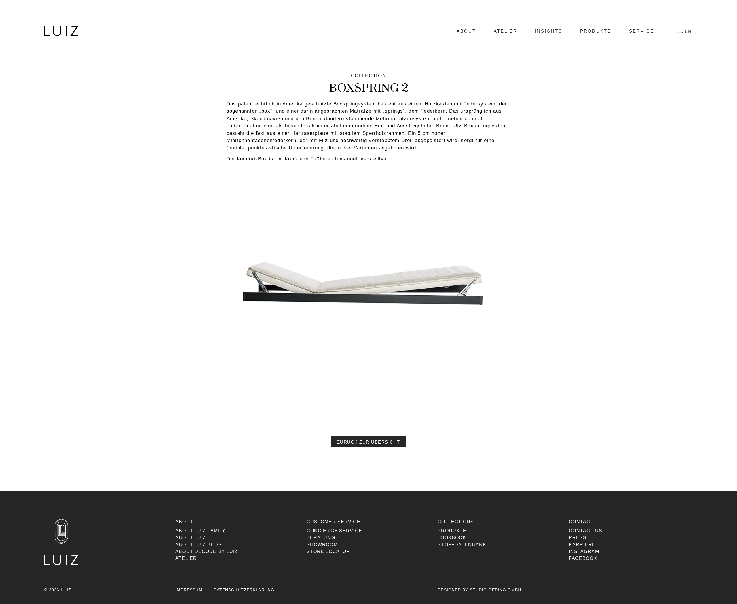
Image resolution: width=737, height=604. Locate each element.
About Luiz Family (200, 530)
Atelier (505, 31)
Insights (548, 31)
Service (641, 31)
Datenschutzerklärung (244, 590)
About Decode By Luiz (206, 551)
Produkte (595, 31)
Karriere (582, 544)
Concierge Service (334, 530)
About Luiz (190, 537)
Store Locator (328, 551)
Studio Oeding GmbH (495, 590)
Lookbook (452, 537)
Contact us (585, 530)
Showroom (322, 544)
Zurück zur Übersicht (368, 442)
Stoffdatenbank (462, 544)
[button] (368, 441)
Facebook (583, 558)
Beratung (321, 537)
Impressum (188, 590)
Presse (579, 537)
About (466, 31)
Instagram (584, 551)
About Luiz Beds (198, 544)
